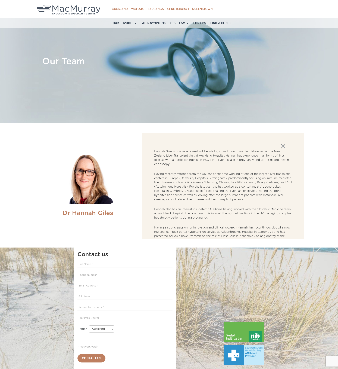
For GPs (199, 23)
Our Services (123, 23)
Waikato (138, 9)
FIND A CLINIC (220, 23)
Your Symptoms (154, 23)
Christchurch (178, 9)
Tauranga (156, 9)
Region (83, 329)
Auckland (120, 9)
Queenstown (202, 9)
